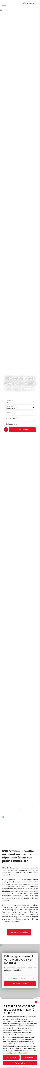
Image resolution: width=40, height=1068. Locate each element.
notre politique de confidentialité (15, 1053)
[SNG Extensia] (30, 4)
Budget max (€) (12, 418)
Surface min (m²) (12, 424)
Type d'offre (9, 400)
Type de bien (9, 406)
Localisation (10, 413)
